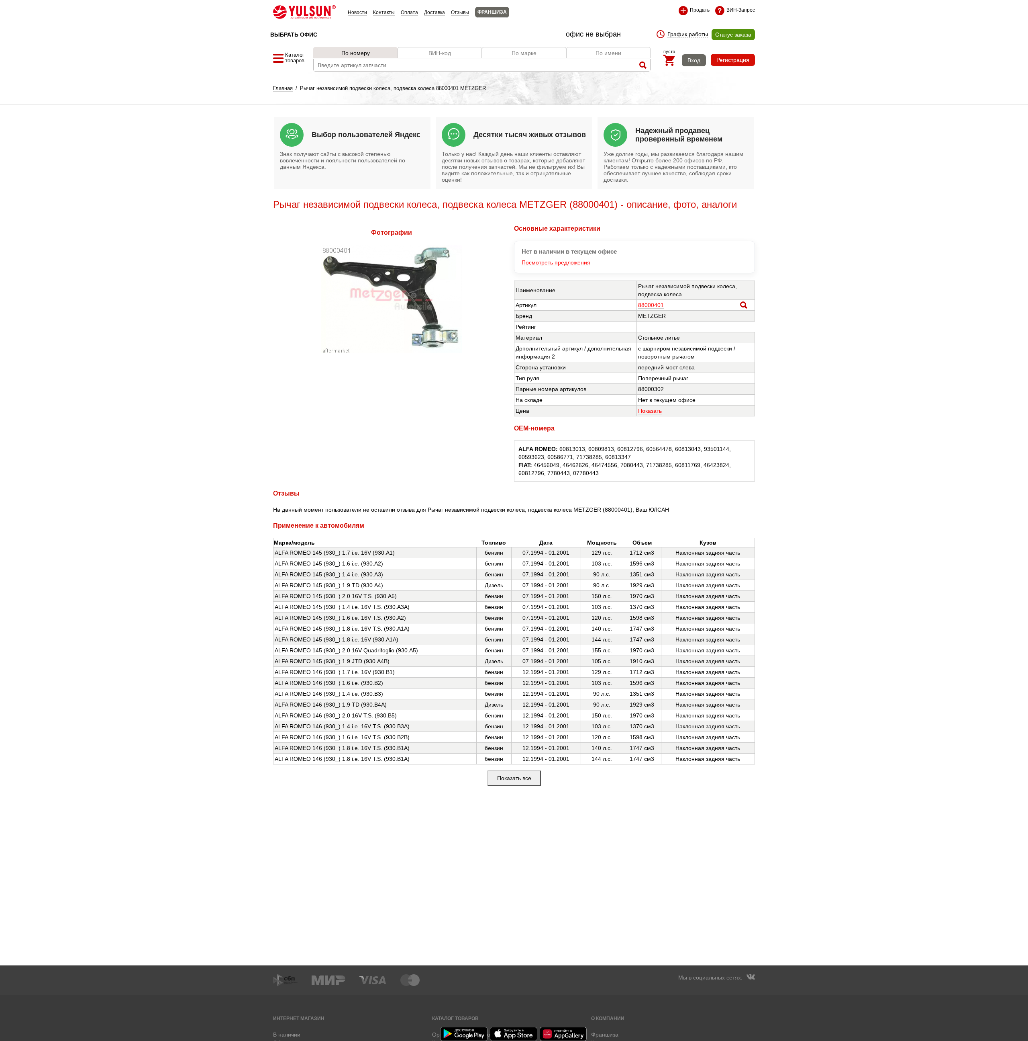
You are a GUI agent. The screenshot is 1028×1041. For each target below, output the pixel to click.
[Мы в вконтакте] (750, 977)
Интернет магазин (298, 1018)
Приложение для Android (464, 1034)
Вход (693, 60)
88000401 (651, 305)
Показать (650, 411)
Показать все (514, 778)
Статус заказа (733, 34)
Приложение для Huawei (564, 1034)
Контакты (384, 12)
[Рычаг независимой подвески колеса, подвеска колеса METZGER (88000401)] (391, 351)
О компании (607, 1018)
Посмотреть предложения (556, 262)
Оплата (409, 12)
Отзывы (460, 12)
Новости (357, 12)
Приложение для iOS (514, 1034)
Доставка (434, 12)
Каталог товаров (455, 1018)
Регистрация (732, 60)
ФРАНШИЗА (492, 12)
